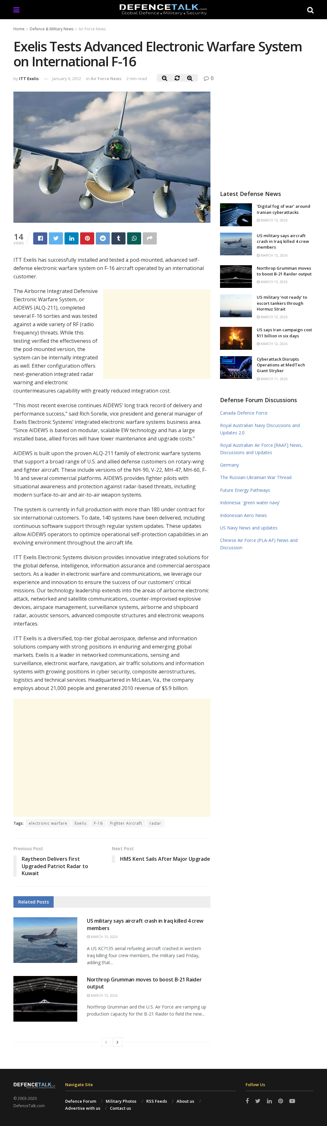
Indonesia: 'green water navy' (250, 502)
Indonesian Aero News (243, 515)
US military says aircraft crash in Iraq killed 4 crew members (283, 241)
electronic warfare (48, 823)
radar (155, 823)
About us (185, 1101)
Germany (229, 465)
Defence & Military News (51, 29)
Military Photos (121, 1101)
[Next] (117, 1042)
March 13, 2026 (104, 936)
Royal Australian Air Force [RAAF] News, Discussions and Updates (261, 448)
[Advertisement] (156, 334)
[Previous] (106, 1042)
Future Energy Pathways (245, 490)
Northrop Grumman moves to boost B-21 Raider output (284, 271)
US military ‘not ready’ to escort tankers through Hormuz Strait (282, 303)
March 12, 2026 (273, 316)
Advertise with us (82, 1108)
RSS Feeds (156, 1101)
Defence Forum (80, 1101)
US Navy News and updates (249, 528)
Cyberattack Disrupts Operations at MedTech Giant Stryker (281, 364)
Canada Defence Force (244, 413)
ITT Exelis (29, 78)
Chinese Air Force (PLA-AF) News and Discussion (259, 543)
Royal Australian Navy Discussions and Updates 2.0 (260, 428)
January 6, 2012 (66, 78)
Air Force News (92, 29)
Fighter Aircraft (126, 823)
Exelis (81, 823)
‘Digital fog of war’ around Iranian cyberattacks (283, 209)
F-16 (98, 823)
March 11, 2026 (273, 378)
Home (19, 29)
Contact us (120, 1108)
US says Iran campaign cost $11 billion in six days (284, 332)
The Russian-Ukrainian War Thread (256, 477)
